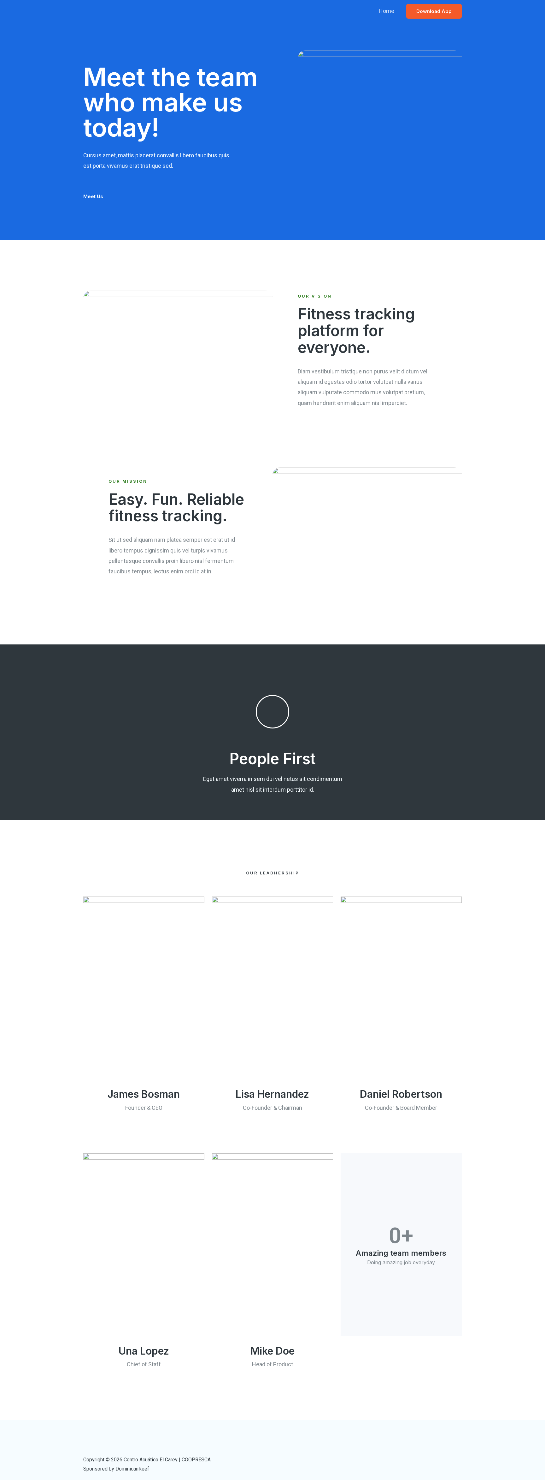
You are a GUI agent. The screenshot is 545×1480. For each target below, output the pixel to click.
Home (386, 11)
